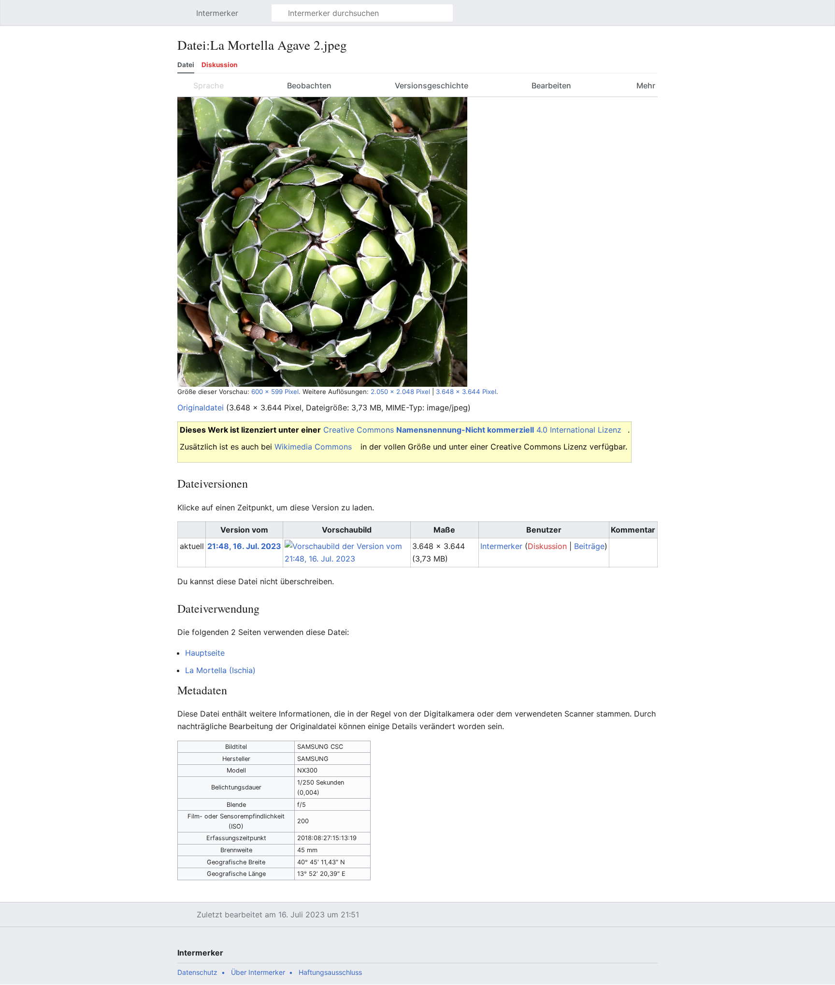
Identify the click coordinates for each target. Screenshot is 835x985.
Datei (185, 65)
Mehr (644, 85)
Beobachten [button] (309, 85)
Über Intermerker (258, 972)
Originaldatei (200, 407)
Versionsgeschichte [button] (431, 85)
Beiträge (589, 546)
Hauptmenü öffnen (186, 18)
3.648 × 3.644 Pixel (466, 391)
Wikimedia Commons (313, 446)
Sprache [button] (208, 85)
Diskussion (219, 65)
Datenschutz (197, 972)
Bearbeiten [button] (551, 85)
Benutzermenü (655, 18)
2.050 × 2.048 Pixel (400, 391)
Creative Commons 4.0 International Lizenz (472, 430)
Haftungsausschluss (330, 972)
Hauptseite (205, 653)
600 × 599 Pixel (275, 391)
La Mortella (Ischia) (220, 670)
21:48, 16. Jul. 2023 (244, 546)
